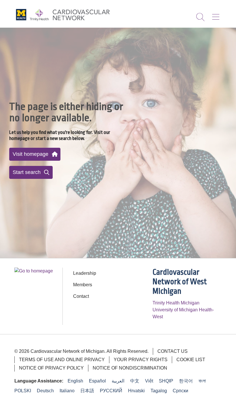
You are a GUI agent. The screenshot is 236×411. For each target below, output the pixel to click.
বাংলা (202, 380)
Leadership (84, 273)
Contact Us (172, 351)
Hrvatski (136, 390)
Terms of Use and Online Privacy (62, 359)
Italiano (67, 390)
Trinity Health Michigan (176, 302)
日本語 (87, 390)
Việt (149, 380)
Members (82, 284)
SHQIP (166, 380)
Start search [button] (27, 172)
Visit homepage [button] (30, 154)
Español (97, 380)
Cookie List (190, 359)
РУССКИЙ (111, 390)
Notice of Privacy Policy (51, 367)
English (75, 380)
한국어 (186, 380)
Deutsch (45, 390)
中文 (134, 380)
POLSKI (22, 390)
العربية (118, 380)
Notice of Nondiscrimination (130, 367)
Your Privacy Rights (141, 359)
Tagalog (159, 390)
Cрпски (180, 390)
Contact (81, 296)
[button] (217, 15)
